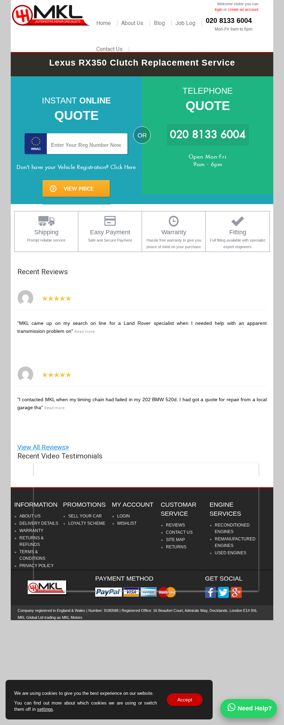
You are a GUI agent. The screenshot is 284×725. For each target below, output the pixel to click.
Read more (84, 331)
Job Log (185, 23)
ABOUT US (30, 516)
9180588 (111, 610)
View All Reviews (41, 447)
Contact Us (109, 49)
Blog (159, 23)
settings (45, 709)
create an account (243, 9)
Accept (184, 699)
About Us (132, 23)
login (218, 9)
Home (103, 23)
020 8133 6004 (229, 20)
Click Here (123, 167)
